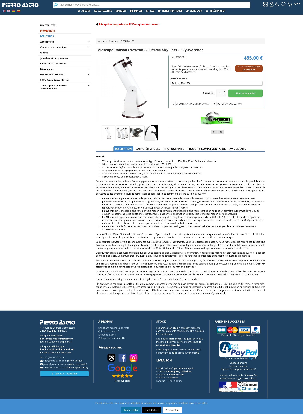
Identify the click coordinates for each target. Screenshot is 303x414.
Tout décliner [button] (151, 409)
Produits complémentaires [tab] (207, 149)
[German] (13, 10)
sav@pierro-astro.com (54, 367)
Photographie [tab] (174, 149)
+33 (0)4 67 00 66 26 (54, 357)
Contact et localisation (66, 373)
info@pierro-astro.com (55, 360)
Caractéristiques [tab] (148, 149)
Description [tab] (123, 149)
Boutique (113, 41)
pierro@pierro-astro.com (56, 364)
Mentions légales (107, 334)
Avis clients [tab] (237, 149)
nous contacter (181, 349)
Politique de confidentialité (111, 337)
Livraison (160, 380)
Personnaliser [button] (172, 409)
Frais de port (175, 380)
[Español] (18, 10)
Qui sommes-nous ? (108, 331)
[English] (8, 10)
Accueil (101, 41)
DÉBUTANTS (127, 41)
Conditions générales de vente (113, 327)
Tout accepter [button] (131, 409)
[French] (4, 10)
